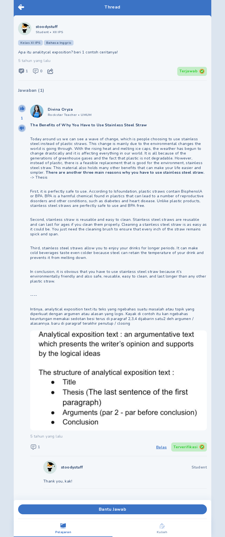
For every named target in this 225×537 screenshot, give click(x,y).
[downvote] (22, 128)
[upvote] (22, 108)
